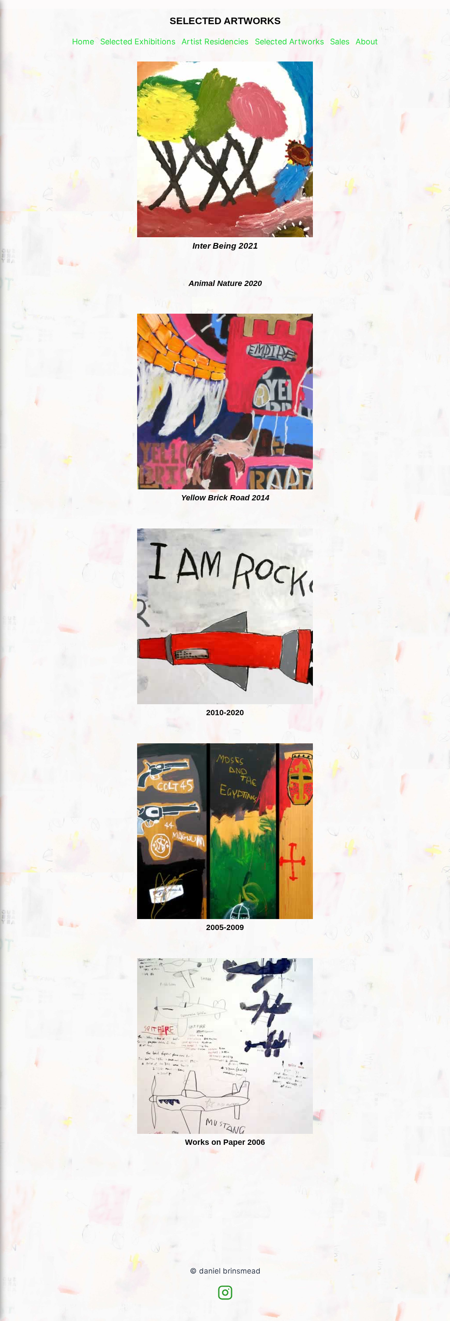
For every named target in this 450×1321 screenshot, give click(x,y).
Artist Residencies (214, 41)
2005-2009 (225, 927)
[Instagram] (225, 1293)
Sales (339, 41)
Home (83, 41)
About (367, 41)
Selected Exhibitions (137, 41)
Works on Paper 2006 (225, 1142)
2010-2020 (225, 712)
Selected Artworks (289, 41)
